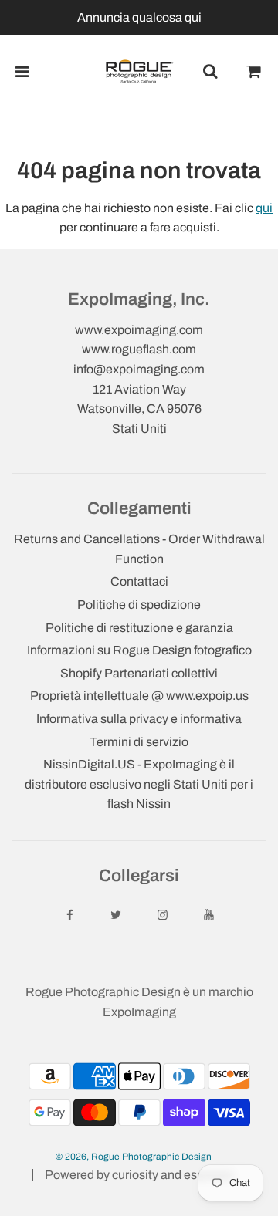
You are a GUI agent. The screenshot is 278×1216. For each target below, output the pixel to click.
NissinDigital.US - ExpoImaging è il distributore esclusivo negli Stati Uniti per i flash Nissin (139, 784)
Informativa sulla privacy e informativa (139, 718)
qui (264, 207)
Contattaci (139, 581)
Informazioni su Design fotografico (139, 650)
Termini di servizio (139, 741)
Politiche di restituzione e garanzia (139, 627)
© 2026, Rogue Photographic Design (134, 1156)
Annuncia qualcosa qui (139, 17)
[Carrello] (254, 71)
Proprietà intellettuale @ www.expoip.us (139, 695)
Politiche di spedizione (139, 604)
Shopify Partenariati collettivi (139, 673)
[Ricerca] (210, 71)
